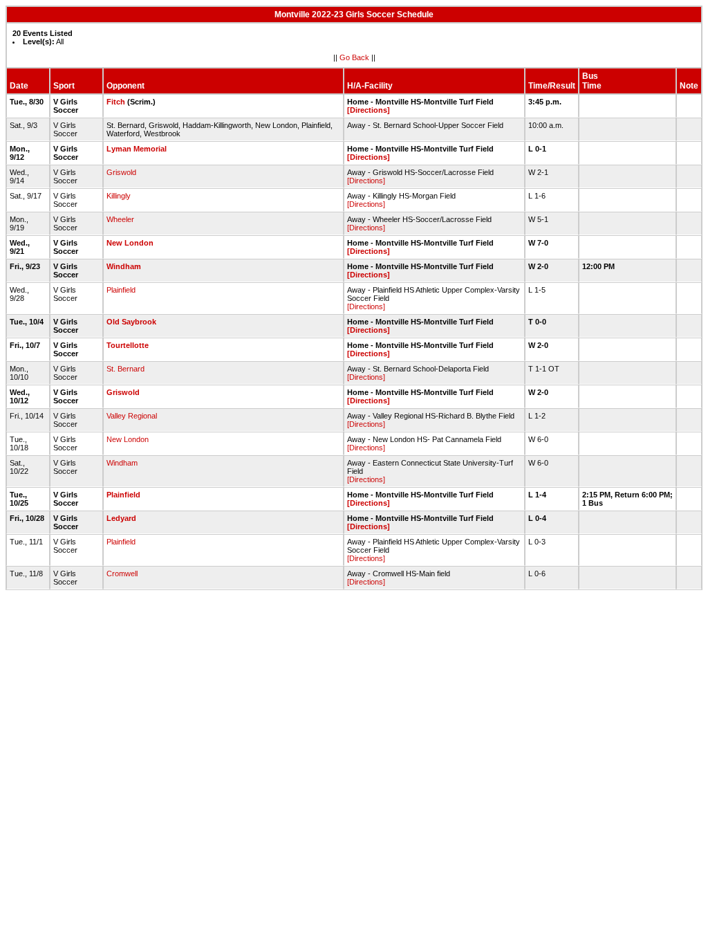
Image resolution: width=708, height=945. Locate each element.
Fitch (115, 102)
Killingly (118, 196)
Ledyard (121, 518)
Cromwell (122, 573)
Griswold (121, 172)
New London (129, 243)
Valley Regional (131, 416)
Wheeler (120, 219)
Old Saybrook (131, 322)
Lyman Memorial (136, 149)
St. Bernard (125, 369)
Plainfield (121, 290)
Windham (123, 266)
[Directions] (368, 110)
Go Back (354, 57)
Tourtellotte (127, 345)
